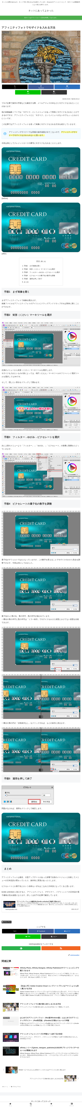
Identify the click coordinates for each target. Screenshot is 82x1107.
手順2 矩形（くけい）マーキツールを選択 (39, 269)
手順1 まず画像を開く (32, 266)
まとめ (26, 282)
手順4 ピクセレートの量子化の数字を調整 (39, 275)
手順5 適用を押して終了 (33, 279)
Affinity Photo (7, 922)
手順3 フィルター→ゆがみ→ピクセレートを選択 (42, 272)
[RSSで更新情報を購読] (60, 948)
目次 (38, 261)
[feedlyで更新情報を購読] (21, 948)
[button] (54, 92)
